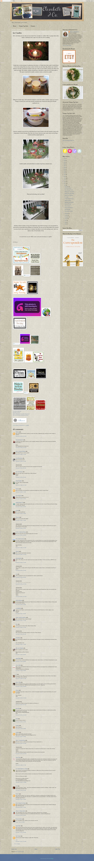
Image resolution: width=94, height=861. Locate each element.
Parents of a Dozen (19, 819)
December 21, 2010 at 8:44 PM (21, 661)
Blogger (52, 858)
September (67, 216)
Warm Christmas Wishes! (69, 189)
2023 (65, 162)
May (66, 224)
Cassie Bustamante (19, 458)
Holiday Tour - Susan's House (69, 191)
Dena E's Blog (18, 682)
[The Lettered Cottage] (21, 263)
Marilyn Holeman (19, 600)
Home (14, 26)
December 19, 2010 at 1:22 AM (21, 454)
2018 (65, 171)
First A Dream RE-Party (17, 411)
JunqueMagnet (18, 658)
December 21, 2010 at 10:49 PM (21, 686)
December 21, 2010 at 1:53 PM (21, 644)
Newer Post (14, 849)
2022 (65, 163)
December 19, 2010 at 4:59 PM (21, 513)
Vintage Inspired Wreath (69, 207)
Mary (17, 624)
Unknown (17, 431)
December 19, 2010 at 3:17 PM (21, 492)
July (66, 220)
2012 (65, 181)
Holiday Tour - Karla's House (69, 193)
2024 (65, 160)
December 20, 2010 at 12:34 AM (21, 554)
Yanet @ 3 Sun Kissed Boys (20, 740)
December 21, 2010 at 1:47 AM (21, 627)
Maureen (17, 551)
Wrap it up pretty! (67, 205)
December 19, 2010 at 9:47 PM (21, 528)
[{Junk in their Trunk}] (18, 275)
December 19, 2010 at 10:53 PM (21, 547)
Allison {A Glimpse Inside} (20, 811)
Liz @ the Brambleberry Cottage (21, 768)
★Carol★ (17, 708)
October (66, 215)
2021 (65, 165)
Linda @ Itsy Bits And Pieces (21, 617)
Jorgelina (17, 725)
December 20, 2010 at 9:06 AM (21, 577)
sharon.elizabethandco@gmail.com (68, 140)
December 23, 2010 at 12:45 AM (21, 753)
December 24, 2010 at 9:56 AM (21, 790)
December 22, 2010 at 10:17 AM (21, 704)
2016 (65, 174)
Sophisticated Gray (68, 200)
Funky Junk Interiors (19, 439)
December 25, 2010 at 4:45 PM (21, 799)
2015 (65, 176)
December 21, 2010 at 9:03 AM (21, 634)
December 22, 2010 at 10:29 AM (21, 715)
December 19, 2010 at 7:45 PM (21, 520)
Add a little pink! (67, 209)
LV (16, 674)
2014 (65, 178)
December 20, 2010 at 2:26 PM (21, 604)
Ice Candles (67, 197)
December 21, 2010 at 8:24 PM (21, 654)
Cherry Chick (18, 665)
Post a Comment (17, 843)
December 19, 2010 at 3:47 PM (21, 498)
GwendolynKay (18, 608)
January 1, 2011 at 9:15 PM (20, 822)
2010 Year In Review (68, 188)
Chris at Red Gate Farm (20, 538)
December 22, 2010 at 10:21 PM (21, 743)
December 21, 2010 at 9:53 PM (21, 670)
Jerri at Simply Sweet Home (21, 803)
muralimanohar (18, 558)
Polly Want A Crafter (16, 412)
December (67, 186)
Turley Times (18, 757)
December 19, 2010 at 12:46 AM (21, 447)
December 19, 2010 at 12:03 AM (21, 436)
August (66, 218)
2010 (65, 185)
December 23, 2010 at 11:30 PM (21, 782)
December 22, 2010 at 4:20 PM (21, 728)
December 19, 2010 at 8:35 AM (21, 461)
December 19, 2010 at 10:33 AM (21, 485)
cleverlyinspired (18, 495)
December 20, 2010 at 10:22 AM (21, 584)
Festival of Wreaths (68, 204)
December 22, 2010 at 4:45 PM (21, 736)
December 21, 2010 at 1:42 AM (21, 620)
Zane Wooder (18, 836)
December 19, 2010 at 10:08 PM (21, 535)
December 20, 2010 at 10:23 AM (21, 596)
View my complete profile (67, 45)
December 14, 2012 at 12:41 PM (21, 841)
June (66, 222)
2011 (65, 183)
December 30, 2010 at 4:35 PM (21, 807)
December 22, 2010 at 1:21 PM (21, 721)
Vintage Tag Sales (23, 26)
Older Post (57, 849)
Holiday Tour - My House (69, 195)
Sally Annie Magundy (19, 648)
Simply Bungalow (19, 480)
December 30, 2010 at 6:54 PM (21, 815)
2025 (65, 158)
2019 (65, 169)
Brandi (17, 510)
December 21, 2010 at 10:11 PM (21, 678)
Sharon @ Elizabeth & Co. (20, 425)
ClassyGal (17, 517)
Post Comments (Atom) (20, 851)
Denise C (17, 793)
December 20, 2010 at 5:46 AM (21, 570)
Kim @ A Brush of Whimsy (20, 451)
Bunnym (17, 690)
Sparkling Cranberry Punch (69, 202)
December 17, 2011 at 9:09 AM (21, 832)
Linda (17, 718)
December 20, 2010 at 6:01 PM (21, 613)
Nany (17, 786)
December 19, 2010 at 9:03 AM (21, 468)
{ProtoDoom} (18, 637)
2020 (65, 167)
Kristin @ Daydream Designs (21, 532)
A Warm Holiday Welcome (69, 198)
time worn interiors (19, 471)
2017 (65, 172)
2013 (65, 179)
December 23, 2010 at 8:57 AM (21, 765)
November (67, 213)
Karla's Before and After (69, 211)
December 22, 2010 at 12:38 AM (21, 697)
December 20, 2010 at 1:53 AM (21, 562)
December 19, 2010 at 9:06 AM (21, 477)
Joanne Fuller (18, 825)
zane (17, 839)
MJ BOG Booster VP (19, 502)
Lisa (16, 574)
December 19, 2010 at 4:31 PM (21, 506)
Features (33, 26)
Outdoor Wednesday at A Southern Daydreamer (21, 413)
